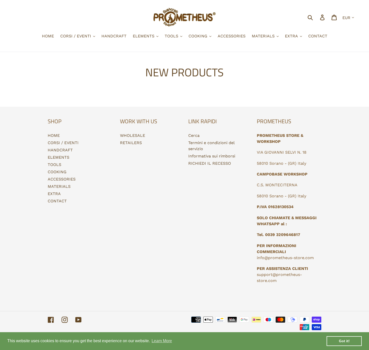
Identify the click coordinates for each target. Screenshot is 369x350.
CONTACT (57, 201)
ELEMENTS (58, 157)
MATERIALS (59, 186)
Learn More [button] (162, 341)
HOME (54, 135)
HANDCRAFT (60, 150)
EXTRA (54, 193)
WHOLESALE (132, 135)
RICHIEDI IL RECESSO (209, 163)
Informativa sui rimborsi (211, 156)
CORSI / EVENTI (63, 142)
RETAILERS (131, 142)
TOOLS (54, 164)
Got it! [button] (344, 341)
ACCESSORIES (62, 179)
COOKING (57, 171)
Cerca (194, 135)
